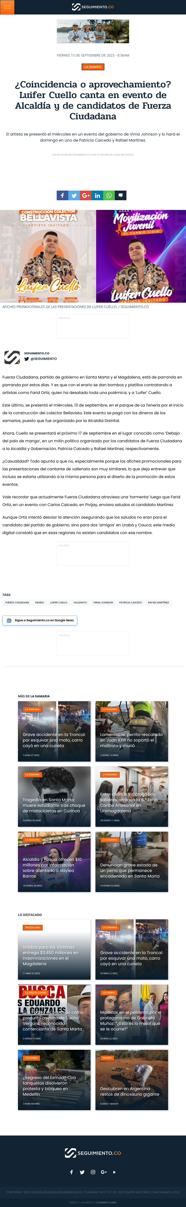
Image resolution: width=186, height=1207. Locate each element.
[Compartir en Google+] (86, 195)
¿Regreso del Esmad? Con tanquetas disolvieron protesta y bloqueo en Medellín (49, 1086)
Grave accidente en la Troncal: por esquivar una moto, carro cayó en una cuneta (54, 740)
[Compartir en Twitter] (74, 195)
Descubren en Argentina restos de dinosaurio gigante (129, 1091)
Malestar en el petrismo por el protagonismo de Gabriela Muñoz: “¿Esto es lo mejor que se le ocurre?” (130, 1020)
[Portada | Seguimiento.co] (93, 1153)
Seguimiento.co (36, 353)
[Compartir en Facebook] (62, 195)
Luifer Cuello (58, 602)
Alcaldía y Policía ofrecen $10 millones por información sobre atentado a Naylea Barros (52, 868)
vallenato (80, 602)
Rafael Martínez (158, 602)
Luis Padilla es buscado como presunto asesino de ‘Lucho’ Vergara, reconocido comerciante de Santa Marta (53, 1020)
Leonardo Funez (106, 1202)
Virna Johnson (103, 602)
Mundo (107, 1058)
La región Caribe (35, 993)
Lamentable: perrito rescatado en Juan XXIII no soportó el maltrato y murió (131, 740)
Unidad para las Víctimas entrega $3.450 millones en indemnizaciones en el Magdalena (50, 955)
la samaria (93, 67)
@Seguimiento (44, 358)
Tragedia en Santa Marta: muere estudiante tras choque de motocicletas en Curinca (54, 805)
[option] (93, 259)
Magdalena (32, 927)
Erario (39, 602)
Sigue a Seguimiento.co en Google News (44, 620)
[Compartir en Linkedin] (97, 195)
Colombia (109, 993)
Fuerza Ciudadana (17, 602)
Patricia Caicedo (130, 602)
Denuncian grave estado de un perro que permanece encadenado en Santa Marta (130, 870)
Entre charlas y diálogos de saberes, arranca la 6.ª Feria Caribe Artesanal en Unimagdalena (129, 802)
